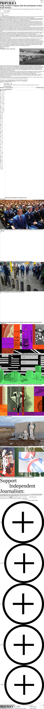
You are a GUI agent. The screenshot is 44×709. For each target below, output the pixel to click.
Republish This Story (40, 87)
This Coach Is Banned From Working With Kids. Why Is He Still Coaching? (17, 477)
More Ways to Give (33, 497)
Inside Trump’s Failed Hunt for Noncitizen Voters (16, 197)
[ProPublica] (8, 3)
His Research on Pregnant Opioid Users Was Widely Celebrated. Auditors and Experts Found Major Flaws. (21, 323)
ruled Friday (12, 16)
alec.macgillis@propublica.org (11, 80)
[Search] (43, 2)
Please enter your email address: (27, 705)
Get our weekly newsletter (33, 500)
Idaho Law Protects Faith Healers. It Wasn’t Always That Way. (14, 446)
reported (16, 66)
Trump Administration (9, 87)
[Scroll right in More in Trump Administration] (43, 89)
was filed (9, 18)
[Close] (43, 705)
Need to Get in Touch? (7, 86)
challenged (17, 34)
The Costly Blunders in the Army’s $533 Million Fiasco (13, 291)
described (24, 69)
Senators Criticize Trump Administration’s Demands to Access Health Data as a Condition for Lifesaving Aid (2, 129)
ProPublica (32, 18)
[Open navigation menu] (41, 2)
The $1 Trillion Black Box (3, 101)
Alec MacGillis (6, 83)
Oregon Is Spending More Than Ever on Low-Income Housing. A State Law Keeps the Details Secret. (21, 385)
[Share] (1, 15)
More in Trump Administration (5, 89)
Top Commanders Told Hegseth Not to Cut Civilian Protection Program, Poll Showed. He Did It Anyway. (0, 129)
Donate (42, 0)
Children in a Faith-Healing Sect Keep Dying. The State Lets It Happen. (16, 261)
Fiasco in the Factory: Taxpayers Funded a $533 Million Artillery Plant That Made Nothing (21, 354)
